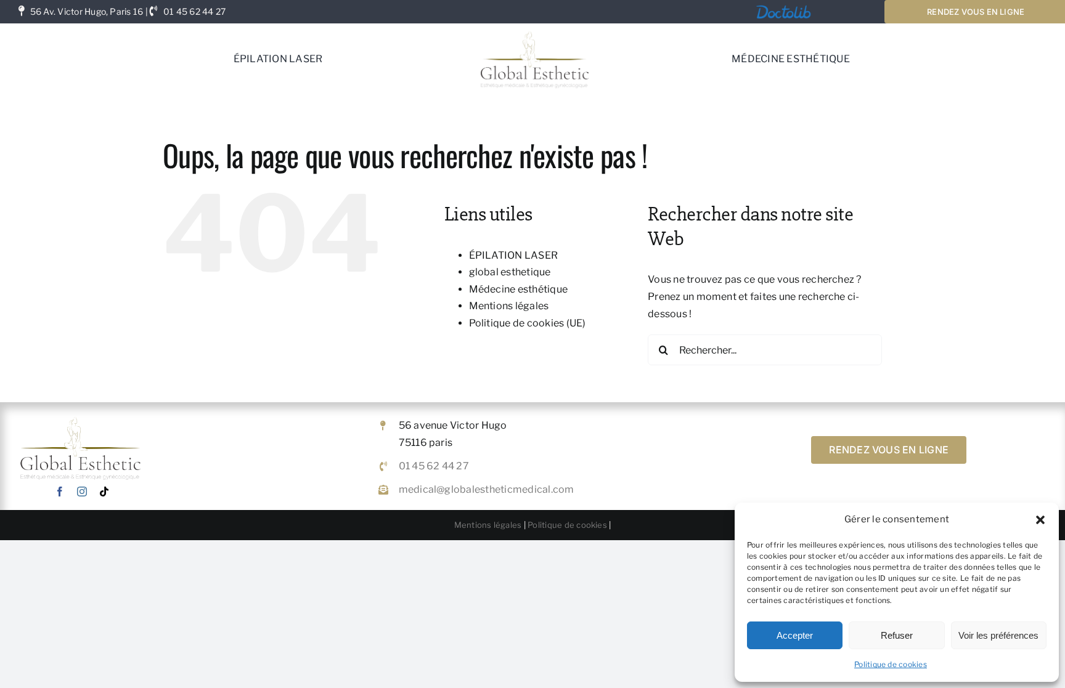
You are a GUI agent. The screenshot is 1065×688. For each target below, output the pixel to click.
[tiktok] (104, 491)
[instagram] (82, 491)
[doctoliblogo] (783, 7)
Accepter (795, 635)
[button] (1040, 520)
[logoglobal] (534, 28)
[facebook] (60, 491)
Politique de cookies (890, 664)
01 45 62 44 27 (194, 11)
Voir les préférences (998, 635)
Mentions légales (509, 306)
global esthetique (510, 272)
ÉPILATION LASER (513, 255)
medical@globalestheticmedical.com (486, 489)
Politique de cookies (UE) (527, 323)
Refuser (897, 635)
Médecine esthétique (518, 289)
